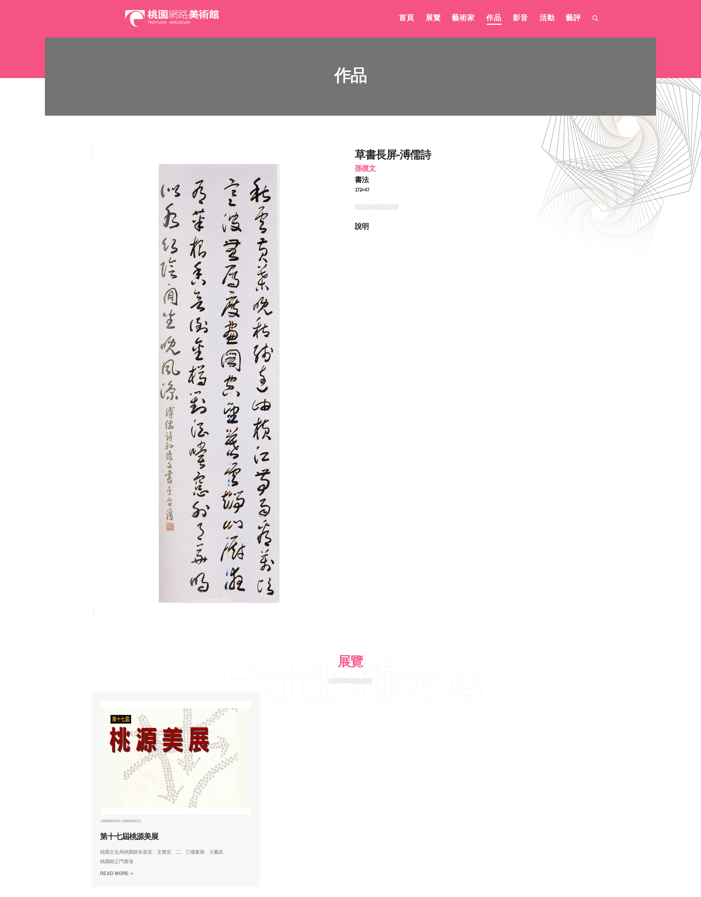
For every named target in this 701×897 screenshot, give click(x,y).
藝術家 (463, 18)
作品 (494, 18)
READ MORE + (116, 873)
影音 (520, 18)
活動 (547, 18)
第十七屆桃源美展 (129, 836)
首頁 (406, 18)
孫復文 (365, 168)
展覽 (433, 18)
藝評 (573, 18)
